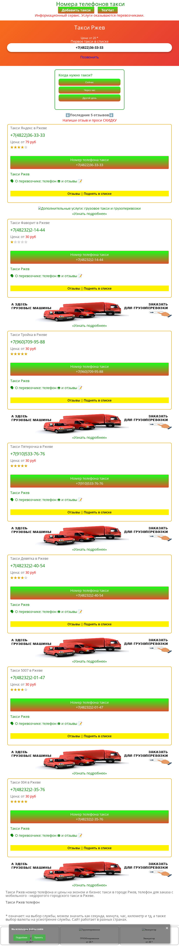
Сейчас (89, 82)
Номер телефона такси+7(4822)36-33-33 (89, 162)
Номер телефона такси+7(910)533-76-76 (89, 481)
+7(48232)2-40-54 (27, 565)
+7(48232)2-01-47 (27, 677)
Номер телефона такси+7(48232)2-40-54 (89, 593)
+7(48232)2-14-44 (27, 230)
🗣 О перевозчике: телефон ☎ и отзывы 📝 (46, 181)
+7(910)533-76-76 (27, 454)
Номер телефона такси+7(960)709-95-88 (89, 369)
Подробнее (21, 937)
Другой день (89, 98)
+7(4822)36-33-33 (89, 47)
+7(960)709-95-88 (27, 342)
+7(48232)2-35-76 (27, 789)
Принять (38, 937)
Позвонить (89, 57)
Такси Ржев (19, 174)
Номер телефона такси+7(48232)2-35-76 (89, 817)
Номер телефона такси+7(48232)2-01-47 (89, 705)
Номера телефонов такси (90, 4)
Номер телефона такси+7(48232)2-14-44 (89, 257)
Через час (89, 90)
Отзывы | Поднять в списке (89, 193)
